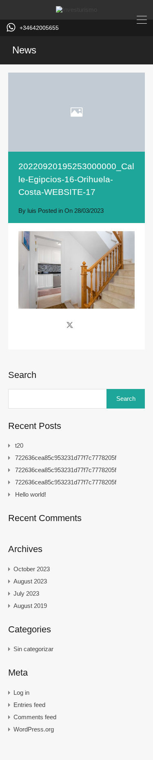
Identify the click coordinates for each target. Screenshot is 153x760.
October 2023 (31, 569)
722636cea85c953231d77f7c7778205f (65, 457)
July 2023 (26, 593)
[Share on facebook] (55, 325)
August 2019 (30, 605)
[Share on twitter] (70, 325)
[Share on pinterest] (98, 325)
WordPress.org (33, 729)
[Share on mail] (84, 325)
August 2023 (30, 581)
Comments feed (34, 717)
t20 (19, 445)
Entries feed (29, 704)
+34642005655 (39, 27)
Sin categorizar (33, 648)
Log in (21, 692)
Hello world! (30, 494)
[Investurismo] (76, 9)
